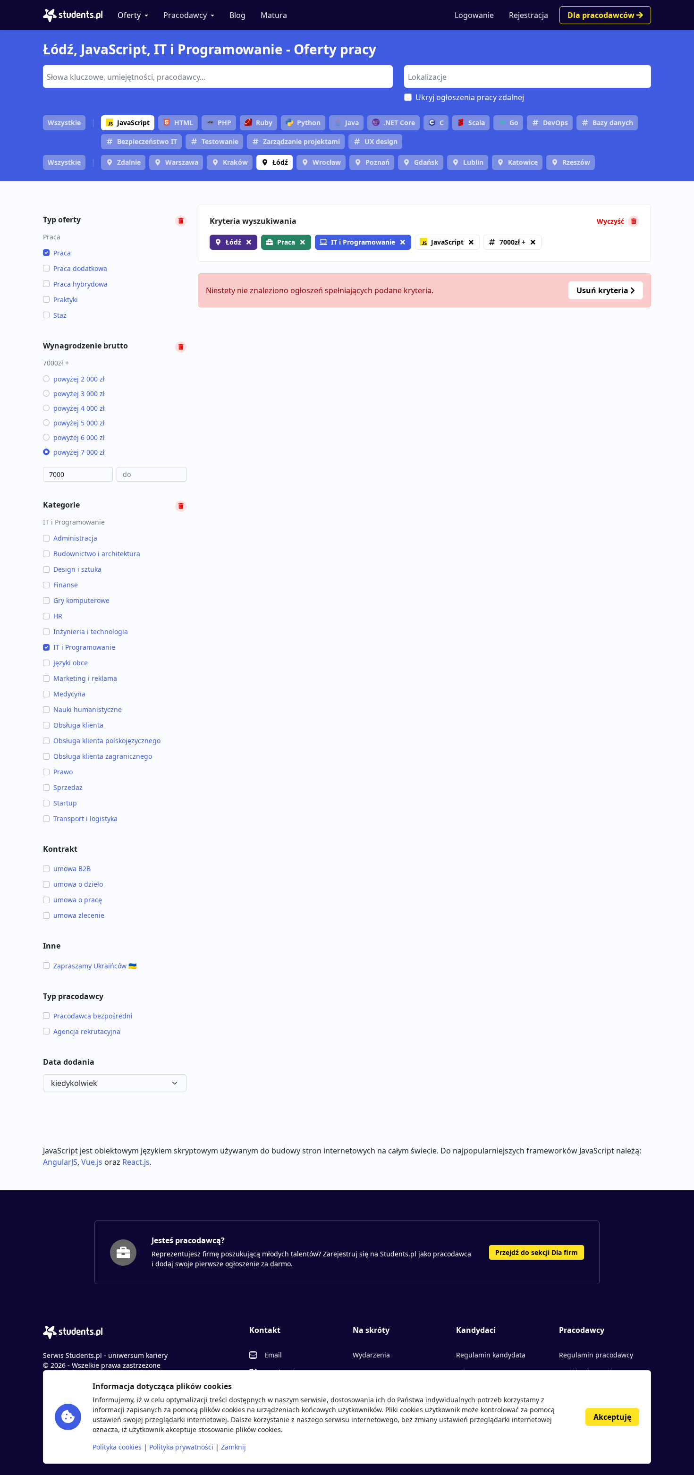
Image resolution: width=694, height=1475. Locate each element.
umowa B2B (72, 868)
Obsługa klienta (78, 725)
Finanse (65, 584)
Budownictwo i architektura (96, 553)
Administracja (75, 538)
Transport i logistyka (85, 818)
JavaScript (133, 122)
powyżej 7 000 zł (79, 452)
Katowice (523, 162)
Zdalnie (129, 162)
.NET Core (399, 122)
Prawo (63, 771)
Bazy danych (612, 122)
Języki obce (70, 662)
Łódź (280, 162)
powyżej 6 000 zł (79, 437)
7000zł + (512, 241)
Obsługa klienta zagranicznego (102, 756)
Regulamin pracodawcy (596, 1354)
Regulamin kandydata (490, 1354)
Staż (60, 315)
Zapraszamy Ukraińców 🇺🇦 (94, 965)
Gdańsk (426, 162)
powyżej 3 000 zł (79, 393)
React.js (136, 1162)
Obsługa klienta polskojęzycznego (107, 740)
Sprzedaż (68, 787)
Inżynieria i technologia (90, 631)
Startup (65, 802)
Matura (274, 15)
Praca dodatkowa (80, 268)
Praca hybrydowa (80, 284)
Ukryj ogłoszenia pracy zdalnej (469, 97)
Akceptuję (612, 1417)
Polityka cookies (117, 1446)
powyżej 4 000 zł (79, 408)
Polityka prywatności (181, 1446)
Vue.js (91, 1162)
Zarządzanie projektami (301, 141)
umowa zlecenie (78, 915)
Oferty (129, 15)
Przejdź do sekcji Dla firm (536, 1252)
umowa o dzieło (78, 884)
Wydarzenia (371, 1354)
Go (513, 122)
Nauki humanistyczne (87, 709)
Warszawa (181, 162)
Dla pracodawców (601, 15)
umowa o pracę (77, 899)
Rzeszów (576, 162)
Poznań (377, 162)
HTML (183, 122)
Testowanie (220, 141)
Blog (237, 15)
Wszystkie (64, 122)
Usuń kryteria (603, 290)
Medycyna (69, 693)
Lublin (473, 162)
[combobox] (218, 76)
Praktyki (65, 299)
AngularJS (60, 1162)
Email (273, 1354)
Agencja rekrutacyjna (86, 1031)
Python (309, 122)
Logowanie (474, 15)
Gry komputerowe (81, 600)
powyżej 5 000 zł (79, 422)
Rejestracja (528, 15)
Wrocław (327, 162)
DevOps (555, 122)
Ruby (264, 122)
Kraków (235, 162)
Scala (476, 122)
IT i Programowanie (84, 647)
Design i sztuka (77, 569)
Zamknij (233, 1446)
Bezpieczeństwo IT (147, 141)
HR (57, 615)
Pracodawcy (185, 15)
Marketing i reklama (85, 678)
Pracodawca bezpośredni (93, 1015)
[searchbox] (217, 76)
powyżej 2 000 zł (79, 378)
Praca (62, 252)
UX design (381, 141)
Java (352, 122)
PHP (224, 122)
